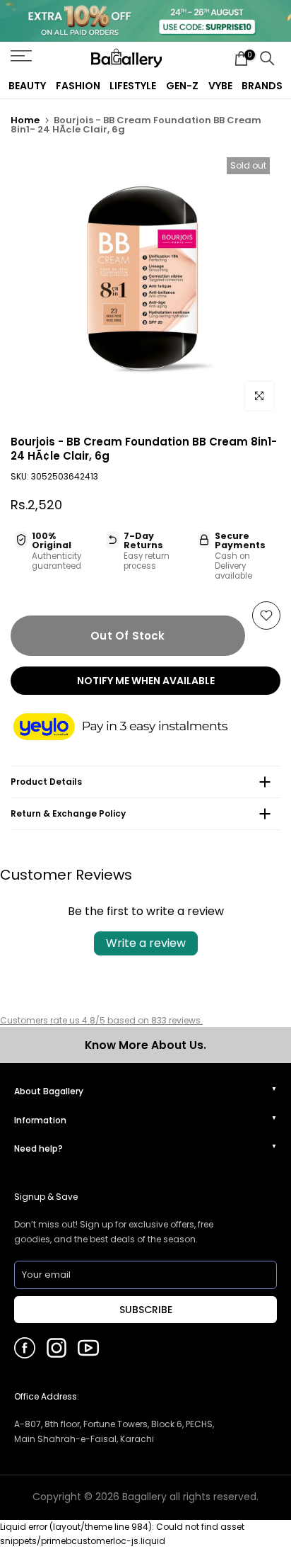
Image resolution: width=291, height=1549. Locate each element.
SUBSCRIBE (145, 1310)
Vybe (220, 86)
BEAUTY (27, 86)
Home (25, 120)
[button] (134, 728)
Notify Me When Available (146, 681)
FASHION (78, 86)
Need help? (38, 1148)
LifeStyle (132, 86)
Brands (262, 86)
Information (40, 1120)
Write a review (146, 943)
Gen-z (182, 86)
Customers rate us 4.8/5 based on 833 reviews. (101, 1020)
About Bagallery (48, 1091)
